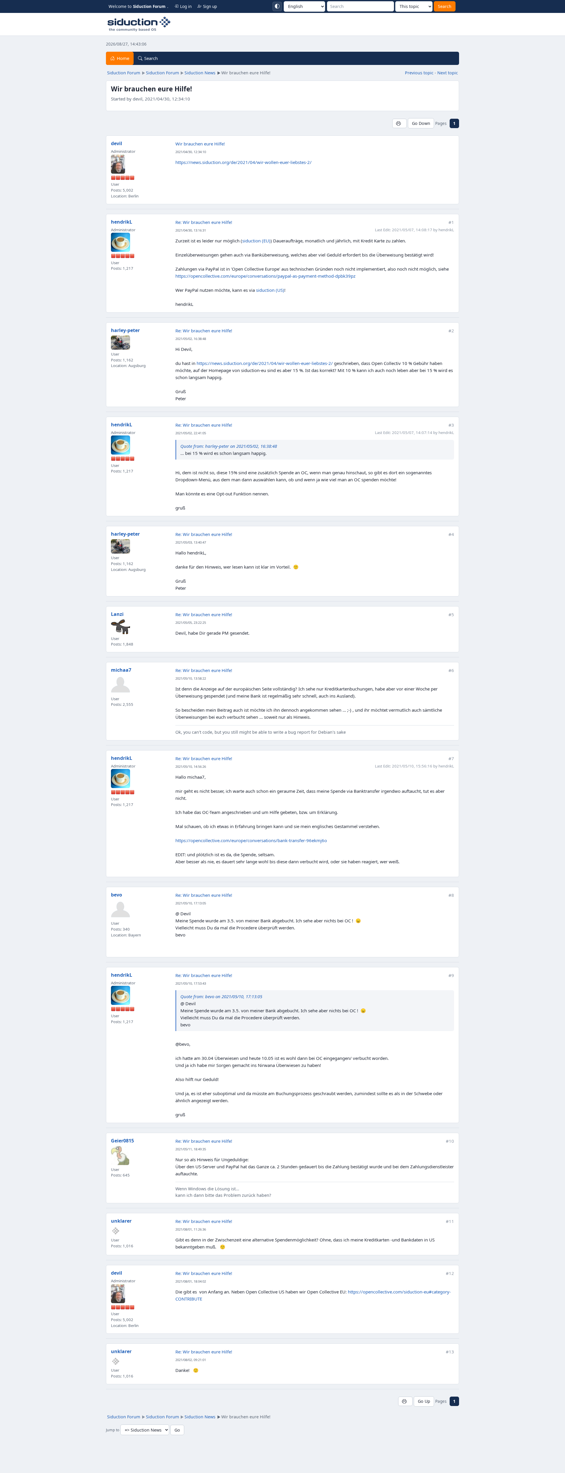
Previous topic (419, 73)
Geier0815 (122, 1140)
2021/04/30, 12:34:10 (190, 152)
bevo (116, 894)
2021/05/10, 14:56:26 (190, 766)
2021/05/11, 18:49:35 (190, 1149)
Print (399, 123)
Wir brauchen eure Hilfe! (200, 144)
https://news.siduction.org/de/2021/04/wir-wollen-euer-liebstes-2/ (243, 162)
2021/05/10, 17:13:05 (190, 903)
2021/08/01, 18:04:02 (190, 1281)
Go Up (424, 1401)
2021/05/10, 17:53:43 (190, 983)
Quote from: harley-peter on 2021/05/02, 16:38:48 (228, 446)
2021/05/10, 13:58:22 (190, 678)
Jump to (112, 1430)
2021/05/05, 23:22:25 (190, 622)
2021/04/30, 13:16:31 (190, 230)
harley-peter (125, 330)
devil (116, 143)
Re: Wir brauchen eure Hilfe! (203, 222)
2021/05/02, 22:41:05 (190, 433)
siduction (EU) (256, 241)
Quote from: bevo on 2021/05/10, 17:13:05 (221, 996)
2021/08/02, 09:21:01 (190, 1360)
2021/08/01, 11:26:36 (190, 1229)
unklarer (121, 1221)
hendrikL (121, 222)
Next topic (447, 73)
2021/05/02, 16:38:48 (190, 338)
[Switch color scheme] (277, 6)
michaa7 (121, 670)
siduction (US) (270, 290)
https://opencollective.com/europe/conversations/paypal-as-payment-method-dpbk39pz (265, 276)
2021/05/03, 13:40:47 (190, 542)
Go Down (421, 123)
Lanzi (117, 614)
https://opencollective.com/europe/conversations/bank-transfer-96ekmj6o (251, 840)
